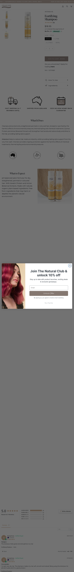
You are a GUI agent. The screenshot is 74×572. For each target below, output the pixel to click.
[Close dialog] (69, 265)
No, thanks (49, 303)
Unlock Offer (48, 293)
